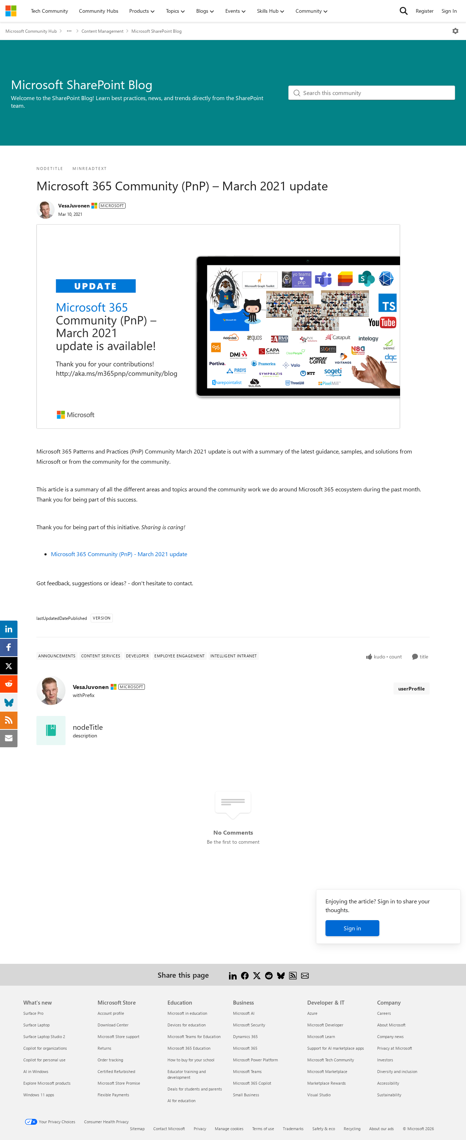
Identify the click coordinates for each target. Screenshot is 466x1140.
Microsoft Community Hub (31, 31)
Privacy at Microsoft (394, 1048)
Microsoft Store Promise (119, 1083)
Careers (384, 1013)
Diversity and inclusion (397, 1071)
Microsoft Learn (321, 1036)
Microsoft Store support (118, 1036)
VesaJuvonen (74, 205)
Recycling (352, 1128)
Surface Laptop (36, 1025)
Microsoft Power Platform (255, 1059)
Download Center (113, 1025)
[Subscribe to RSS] (293, 974)
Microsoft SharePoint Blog (156, 31)
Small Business (246, 1094)
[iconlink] (51, 730)
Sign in (352, 928)
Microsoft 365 (245, 1048)
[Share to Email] (305, 974)
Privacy (200, 1128)
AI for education (181, 1100)
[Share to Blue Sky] (281, 974)
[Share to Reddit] (269, 974)
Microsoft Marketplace (327, 1071)
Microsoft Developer (325, 1025)
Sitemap (137, 1128)
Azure (312, 1013)
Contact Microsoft (169, 1128)
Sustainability (389, 1094)
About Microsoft (391, 1025)
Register (425, 10)
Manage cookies (229, 1128)
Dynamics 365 (245, 1036)
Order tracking (110, 1059)
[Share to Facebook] (245, 974)
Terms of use (263, 1128)
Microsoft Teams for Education (194, 1036)
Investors (385, 1059)
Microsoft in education (187, 1013)
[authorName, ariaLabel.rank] (45, 210)
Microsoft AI (243, 1013)
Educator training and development (186, 1074)
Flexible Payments (113, 1094)
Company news (390, 1036)
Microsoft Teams (247, 1071)
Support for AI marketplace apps (335, 1048)
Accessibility (388, 1083)
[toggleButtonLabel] (455, 31)
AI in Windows (35, 1071)
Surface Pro (33, 1013)
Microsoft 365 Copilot (252, 1083)
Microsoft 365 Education (188, 1048)
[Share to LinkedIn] (233, 974)
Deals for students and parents (194, 1089)
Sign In (449, 10)
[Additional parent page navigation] (69, 31)
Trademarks (293, 1128)
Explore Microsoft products (47, 1083)
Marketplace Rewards (326, 1083)
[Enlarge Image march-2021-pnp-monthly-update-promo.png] (218, 326)
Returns (104, 1048)
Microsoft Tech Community (330, 1059)
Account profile (111, 1013)
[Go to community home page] (10, 10)
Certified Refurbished (116, 1071)
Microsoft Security (249, 1025)
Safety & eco (323, 1128)
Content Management (102, 31)
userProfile (411, 688)
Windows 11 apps (38, 1094)
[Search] (403, 11)
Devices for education (186, 1025)
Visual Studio (319, 1094)
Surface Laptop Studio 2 (44, 1036)
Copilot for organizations (45, 1048)
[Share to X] (257, 974)
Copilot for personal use (44, 1059)
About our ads (381, 1128)
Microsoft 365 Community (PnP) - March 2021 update (119, 554)
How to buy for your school (190, 1059)
